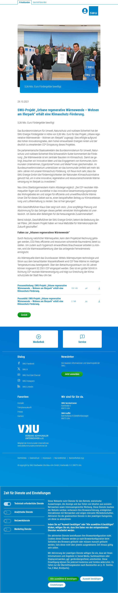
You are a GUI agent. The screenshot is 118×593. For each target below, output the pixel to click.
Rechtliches (22, 458)
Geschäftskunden (39, 2)
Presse (20, 412)
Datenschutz (35, 458)
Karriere (21, 416)
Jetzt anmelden (72, 374)
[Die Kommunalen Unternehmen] (33, 433)
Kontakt (21, 403)
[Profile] (85, 11)
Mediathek (38, 341)
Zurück (24, 314)
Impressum (47, 458)
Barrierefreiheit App (76, 458)
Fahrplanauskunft (25, 407)
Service (82, 341)
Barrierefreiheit (60, 458)
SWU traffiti (65, 413)
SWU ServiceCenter (69, 403)
